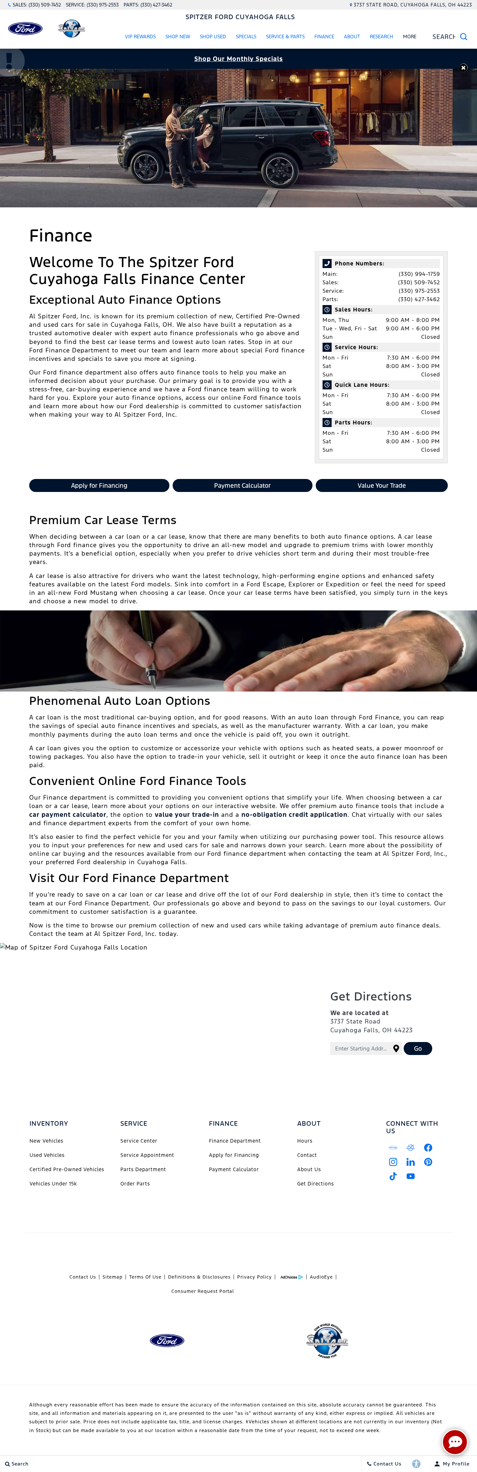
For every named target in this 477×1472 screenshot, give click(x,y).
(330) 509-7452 (419, 282)
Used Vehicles (47, 1155)
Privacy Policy (254, 1277)
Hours (304, 1141)
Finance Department (235, 1141)
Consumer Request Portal (202, 1291)
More (410, 37)
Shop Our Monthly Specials (238, 59)
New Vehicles (46, 1141)
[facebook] (428, 1147)
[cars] (393, 1147)
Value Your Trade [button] (382, 485)
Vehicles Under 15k (53, 1184)
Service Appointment (147, 1155)
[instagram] (393, 1162)
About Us (309, 1169)
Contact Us (82, 1277)
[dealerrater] (411, 1147)
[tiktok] (393, 1176)
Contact (307, 1155)
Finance (324, 36)
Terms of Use (145, 1277)
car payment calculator (67, 814)
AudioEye (321, 1277)
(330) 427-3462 (419, 299)
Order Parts (135, 1184)
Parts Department (143, 1169)
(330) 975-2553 (419, 290)
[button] (463, 68)
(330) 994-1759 (419, 273)
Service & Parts (285, 36)
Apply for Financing (234, 1155)
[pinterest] (428, 1162)
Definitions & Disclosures (199, 1277)
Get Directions (315, 1184)
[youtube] (411, 1176)
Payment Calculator (234, 1169)
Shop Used (213, 36)
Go (418, 1048)
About (352, 36)
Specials (246, 36)
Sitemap (113, 1277)
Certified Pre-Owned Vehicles (67, 1169)
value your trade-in (187, 814)
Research (381, 37)
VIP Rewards (140, 36)
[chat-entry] (455, 1442)
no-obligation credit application (294, 814)
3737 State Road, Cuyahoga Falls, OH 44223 (413, 5)
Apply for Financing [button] (99, 485)
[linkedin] (411, 1162)
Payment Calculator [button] (242, 485)
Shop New (177, 36)
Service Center (138, 1141)
